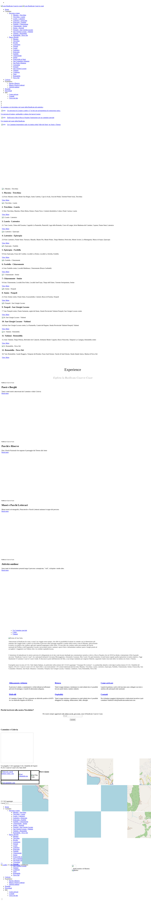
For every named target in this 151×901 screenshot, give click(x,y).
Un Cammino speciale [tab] (20, 630)
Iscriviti (73, 719)
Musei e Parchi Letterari (17, 85)
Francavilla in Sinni (19, 59)
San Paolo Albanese (19, 63)
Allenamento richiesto (18, 683)
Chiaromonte (17, 56)
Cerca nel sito (13, 98)
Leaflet (4, 865)
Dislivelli (12, 694)
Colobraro (16, 72)
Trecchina (16, 41)
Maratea (15, 39)
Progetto (7, 89)
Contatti (11, 96)
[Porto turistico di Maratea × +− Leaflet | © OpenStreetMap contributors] (73, 787)
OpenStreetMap (15, 865)
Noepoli (15, 67)
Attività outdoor (14, 87)
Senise (15, 57)
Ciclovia (7, 80)
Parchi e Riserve (14, 83)
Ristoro (58, 683)
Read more (5, 393)
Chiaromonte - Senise (20, 26)
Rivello (15, 43)
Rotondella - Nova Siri (20, 35)
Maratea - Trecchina (19, 15)
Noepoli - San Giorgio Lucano (23, 30)
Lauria (15, 48)
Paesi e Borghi (13, 37)
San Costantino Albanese (21, 61)
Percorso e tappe (14, 13)
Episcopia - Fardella (19, 22)
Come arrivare (13, 94)
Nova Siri (16, 78)
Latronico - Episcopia (20, 20)
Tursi (14, 74)
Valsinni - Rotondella (20, 33)
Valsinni (15, 70)
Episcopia (16, 52)
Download (8, 91)
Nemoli (15, 46)
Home (7, 9)
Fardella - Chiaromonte (20, 24)
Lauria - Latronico (19, 19)
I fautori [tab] (15, 634)
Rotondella (16, 76)
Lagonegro (16, 44)
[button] (73, 870)
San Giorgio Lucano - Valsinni (23, 32)
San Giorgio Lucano (19, 68)
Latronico (16, 50)
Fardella (15, 54)
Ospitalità (59, 694)
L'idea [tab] (15, 632)
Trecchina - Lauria (19, 17)
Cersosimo (16, 65)
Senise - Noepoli (18, 28)
